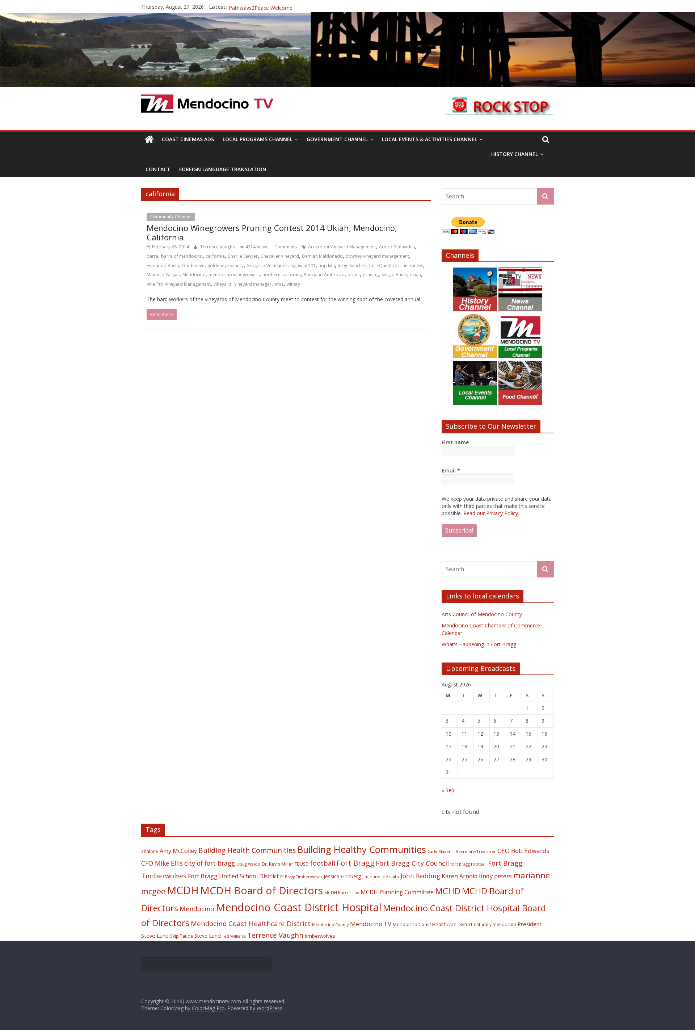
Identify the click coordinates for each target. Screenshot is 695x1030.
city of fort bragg (209, 863)
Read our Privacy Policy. (491, 513)
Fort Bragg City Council (412, 863)
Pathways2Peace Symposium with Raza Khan (282, 6)
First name (455, 442)
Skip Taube (181, 936)
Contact (158, 169)
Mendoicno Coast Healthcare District (432, 924)
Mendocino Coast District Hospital (299, 907)
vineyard (222, 284)
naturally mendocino (495, 924)
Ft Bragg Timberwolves (301, 876)
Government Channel (337, 139)
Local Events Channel (221, 217)
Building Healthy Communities (361, 849)
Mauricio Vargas (163, 275)
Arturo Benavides (397, 247)
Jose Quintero (383, 265)
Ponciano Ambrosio (324, 275)
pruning (371, 275)
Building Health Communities (247, 850)
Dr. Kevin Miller (277, 864)
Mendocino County (330, 924)
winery (293, 284)
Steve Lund (207, 935)
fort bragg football (468, 864)
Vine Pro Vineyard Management (179, 284)
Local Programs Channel (257, 139)
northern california (281, 275)
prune (354, 275)
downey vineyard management (377, 256)
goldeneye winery (225, 265)
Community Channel (170, 217)
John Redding (420, 875)
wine (279, 284)
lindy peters (495, 876)
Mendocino (194, 275)
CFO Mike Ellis (162, 863)
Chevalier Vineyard (280, 256)
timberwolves (320, 936)
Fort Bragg (355, 863)
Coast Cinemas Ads (188, 139)
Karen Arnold (459, 876)
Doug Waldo (248, 864)
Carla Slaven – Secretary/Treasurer (461, 851)
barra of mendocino (182, 256)
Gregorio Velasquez (267, 265)
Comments (285, 247)
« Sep (448, 790)
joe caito (390, 876)
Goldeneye (193, 265)
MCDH (183, 890)
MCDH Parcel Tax (341, 892)
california (215, 256)
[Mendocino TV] (347, 17)
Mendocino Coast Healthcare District (251, 923)
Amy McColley (178, 851)
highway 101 (303, 265)
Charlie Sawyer (243, 256)
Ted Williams (234, 936)
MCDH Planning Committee (397, 892)
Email (451, 470)
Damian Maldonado (322, 256)
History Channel (514, 154)
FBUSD (302, 864)
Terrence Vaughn (218, 247)
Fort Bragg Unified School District (233, 876)
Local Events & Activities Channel (429, 139)
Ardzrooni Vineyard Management (342, 247)
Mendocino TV (370, 924)
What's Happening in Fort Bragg (479, 644)
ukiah (415, 275)
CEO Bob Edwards (523, 850)
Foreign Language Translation (222, 169)
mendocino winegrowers (234, 275)
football (322, 862)
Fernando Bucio (163, 265)
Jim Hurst (371, 876)
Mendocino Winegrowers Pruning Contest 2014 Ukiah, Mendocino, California (272, 232)
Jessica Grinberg (342, 876)
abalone (149, 851)
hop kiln (327, 265)
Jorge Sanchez (352, 265)
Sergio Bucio (394, 275)
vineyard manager (252, 284)
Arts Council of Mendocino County (482, 614)
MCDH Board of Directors (261, 890)
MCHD (447, 891)
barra (152, 256)
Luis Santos (411, 265)
